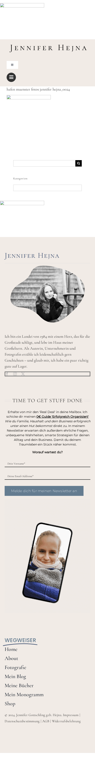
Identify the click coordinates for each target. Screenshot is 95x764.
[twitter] (23, 374)
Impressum (70, 715)
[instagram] (15, 374)
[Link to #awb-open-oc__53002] (11, 77)
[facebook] (7, 374)
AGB (45, 721)
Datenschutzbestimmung (22, 721)
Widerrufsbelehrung (66, 721)
